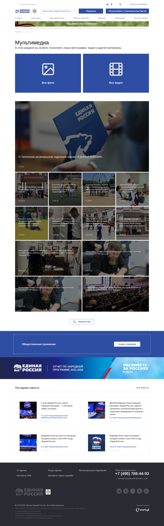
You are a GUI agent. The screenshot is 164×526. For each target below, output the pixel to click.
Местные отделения (81, 18)
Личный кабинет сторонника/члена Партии (127, 11)
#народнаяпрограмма (55, 416)
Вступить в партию (141, 18)
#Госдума (64, 418)
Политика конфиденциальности (28, 514)
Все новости (143, 388)
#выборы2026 (55, 418)
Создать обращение (127, 344)
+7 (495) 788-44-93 (132, 473)
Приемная (102, 18)
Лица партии (35, 18)
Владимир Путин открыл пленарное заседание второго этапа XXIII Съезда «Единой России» (125, 438)
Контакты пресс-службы (60, 475)
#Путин (65, 416)
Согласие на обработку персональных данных (33, 518)
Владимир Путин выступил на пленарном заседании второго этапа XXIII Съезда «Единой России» (58, 438)
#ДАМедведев (46, 418)
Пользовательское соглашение (27, 511)
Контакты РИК (24, 475)
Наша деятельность (57, 18)
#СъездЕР (44, 416)
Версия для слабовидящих (138, 4)
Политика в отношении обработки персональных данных (38, 516)
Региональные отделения (92, 470)
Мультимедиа (120, 18)
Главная (18, 32)
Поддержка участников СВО (82, 24)
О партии (18, 18)
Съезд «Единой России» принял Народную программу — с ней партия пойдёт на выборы (57, 406)
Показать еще (84, 322)
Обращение (91, 11)
